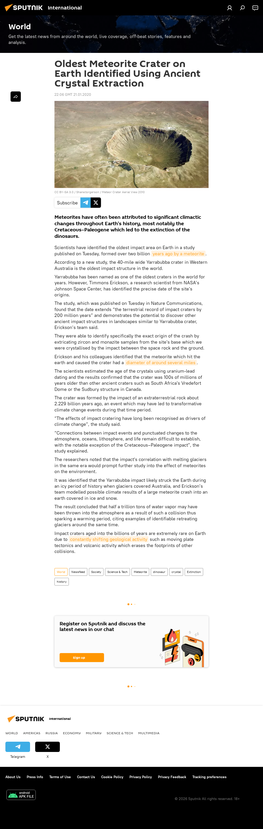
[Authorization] (229, 8)
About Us (13, 777)
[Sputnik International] (25, 12)
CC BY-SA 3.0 (63, 192)
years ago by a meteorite (178, 254)
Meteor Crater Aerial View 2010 (123, 192)
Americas (31, 733)
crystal (176, 572)
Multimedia (148, 733)
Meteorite (140, 572)
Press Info (35, 777)
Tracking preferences (209, 777)
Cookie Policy (112, 777)
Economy (72, 733)
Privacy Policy (140, 777)
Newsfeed (78, 572)
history (62, 581)
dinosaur (159, 572)
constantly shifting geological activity (108, 539)
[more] (16, 96)
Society (96, 572)
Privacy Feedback (172, 777)
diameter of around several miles (160, 362)
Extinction (194, 572)
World (61, 572)
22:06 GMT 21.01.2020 (72, 94)
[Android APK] (21, 795)
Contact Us (86, 777)
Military (93, 733)
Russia (51, 733)
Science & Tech (117, 572)
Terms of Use (60, 777)
